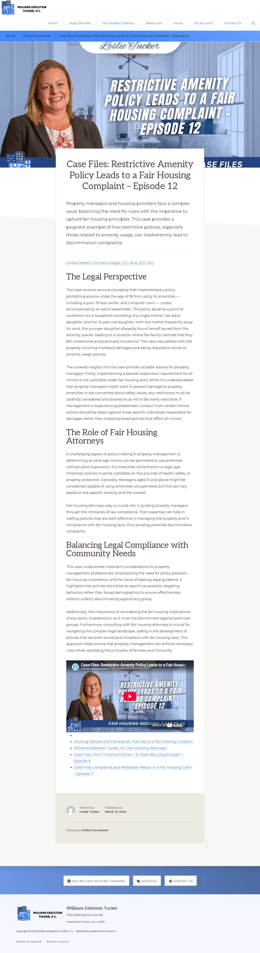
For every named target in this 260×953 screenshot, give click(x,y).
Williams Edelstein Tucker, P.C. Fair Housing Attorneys (120, 748)
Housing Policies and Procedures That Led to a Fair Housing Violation (133, 741)
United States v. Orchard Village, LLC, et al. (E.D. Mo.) (110, 263)
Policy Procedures (95, 830)
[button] (253, 23)
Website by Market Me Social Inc (96, 931)
